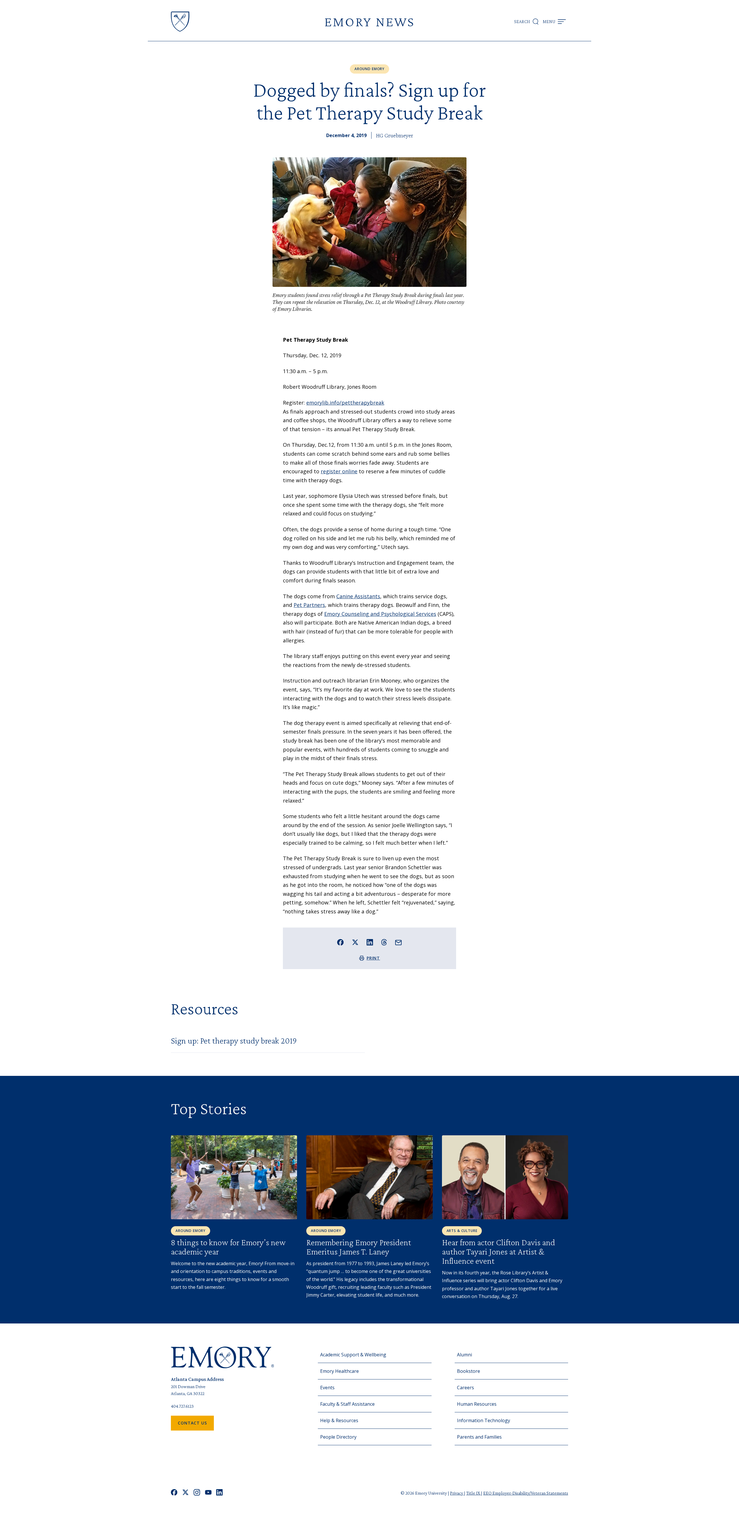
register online (339, 471)
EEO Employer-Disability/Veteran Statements (525, 1493)
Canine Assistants (358, 596)
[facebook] (174, 1493)
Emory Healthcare (339, 1371)
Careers (465, 1387)
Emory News (369, 21)
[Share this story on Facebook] (340, 942)
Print (373, 958)
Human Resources (477, 1404)
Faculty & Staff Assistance (347, 1404)
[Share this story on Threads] (384, 942)
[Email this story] (398, 943)
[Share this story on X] (355, 942)
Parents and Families (479, 1437)
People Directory (338, 1437)
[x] (185, 1493)
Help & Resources (339, 1420)
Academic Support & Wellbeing (353, 1354)
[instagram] (196, 1493)
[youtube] (208, 1493)
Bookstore (468, 1371)
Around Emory (369, 68)
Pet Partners (309, 604)
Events (327, 1387)
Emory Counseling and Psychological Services (380, 613)
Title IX (473, 1493)
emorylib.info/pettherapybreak (345, 402)
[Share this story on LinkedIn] (370, 942)
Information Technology (483, 1420)
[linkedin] (219, 1493)
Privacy (457, 1493)
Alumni (464, 1354)
